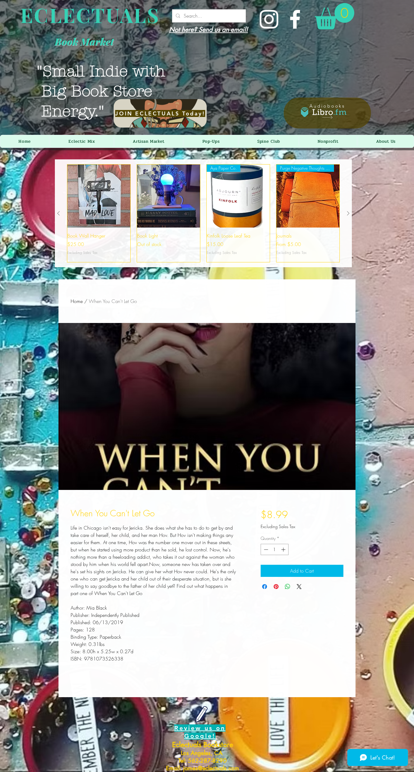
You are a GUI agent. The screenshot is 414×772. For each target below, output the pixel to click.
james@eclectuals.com (211, 768)
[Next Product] (348, 213)
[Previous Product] (58, 213)
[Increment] (284, 549)
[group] (203, 213)
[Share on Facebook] (264, 586)
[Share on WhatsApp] (287, 586)
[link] (334, 16)
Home (77, 301)
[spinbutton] (274, 549)
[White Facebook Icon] (295, 19)
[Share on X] (299, 586)
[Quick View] (98, 196)
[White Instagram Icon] (269, 19)
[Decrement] (265, 549)
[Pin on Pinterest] (276, 586)
